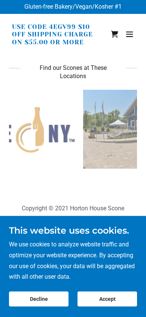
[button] (129, 34)
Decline (39, 299)
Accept (107, 299)
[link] (53, 42)
